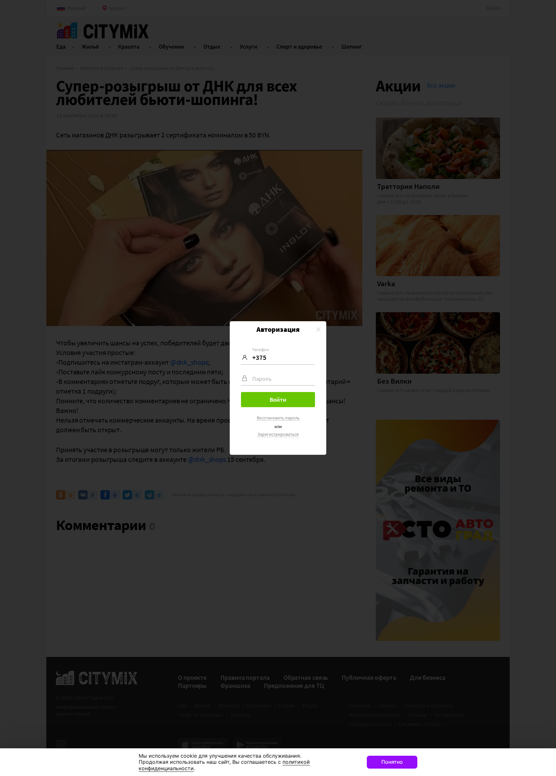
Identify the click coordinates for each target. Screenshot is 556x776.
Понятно (392, 762)
